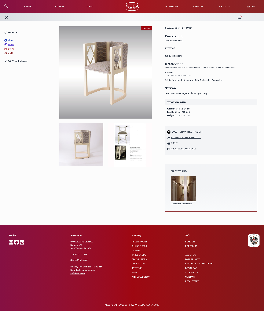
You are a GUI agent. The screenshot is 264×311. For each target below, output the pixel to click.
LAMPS (27, 6)
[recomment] (169, 137)
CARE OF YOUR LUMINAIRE (199, 263)
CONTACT (190, 277)
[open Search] (6, 6)
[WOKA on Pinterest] (22, 242)
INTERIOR (59, 6)
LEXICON (198, 6)
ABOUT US (224, 6)
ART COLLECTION (141, 277)
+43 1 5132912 (80, 254)
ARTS (90, 6)
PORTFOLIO (171, 6)
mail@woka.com (80, 260)
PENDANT (137, 250)
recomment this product (186, 137)
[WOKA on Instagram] (11, 242)
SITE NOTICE (192, 272)
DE (248, 6)
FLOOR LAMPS (139, 259)
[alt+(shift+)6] (6, 17)
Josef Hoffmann (182, 28)
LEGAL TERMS (192, 281)
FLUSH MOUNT (139, 241)
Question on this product (187, 131)
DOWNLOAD (191, 268)
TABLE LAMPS (139, 255)
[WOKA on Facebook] (16, 242)
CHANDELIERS (139, 246)
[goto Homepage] (132, 6)
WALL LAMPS (138, 263)
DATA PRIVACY (192, 259)
